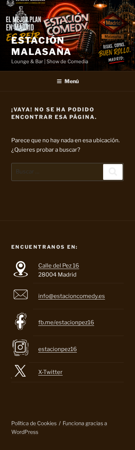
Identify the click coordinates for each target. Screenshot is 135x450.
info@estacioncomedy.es (71, 296)
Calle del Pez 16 (58, 265)
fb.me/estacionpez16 (66, 322)
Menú (71, 81)
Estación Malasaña (41, 46)
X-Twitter (50, 372)
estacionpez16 (57, 349)
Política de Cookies (34, 423)
